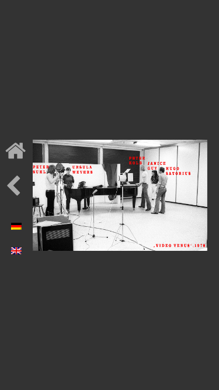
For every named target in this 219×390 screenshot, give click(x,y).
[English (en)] (16, 248)
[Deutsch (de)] (16, 223)
